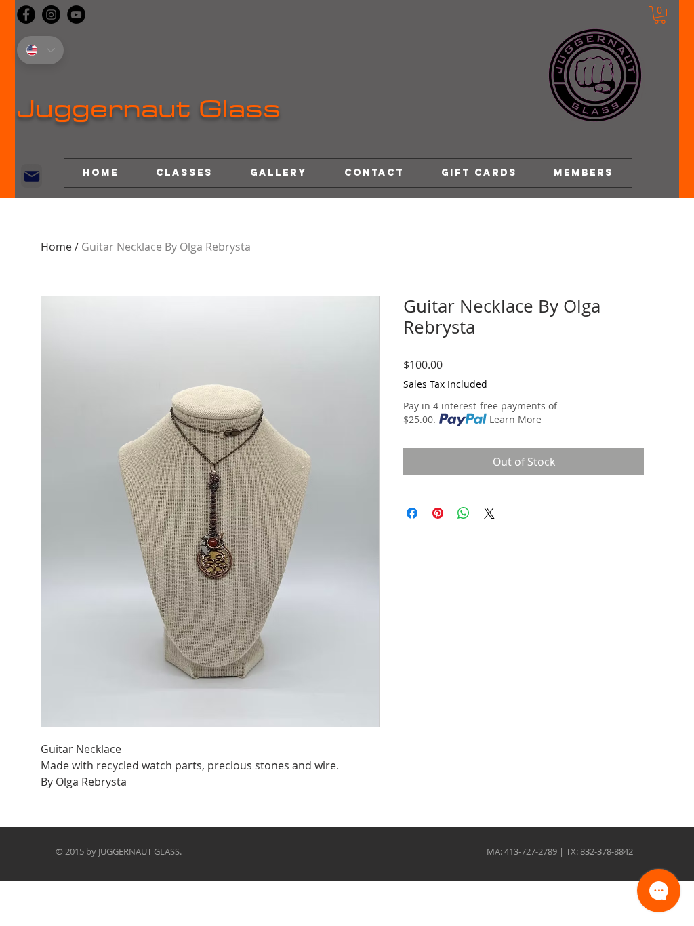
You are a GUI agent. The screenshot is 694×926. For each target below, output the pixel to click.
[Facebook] (26, 14)
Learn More (515, 419)
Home (56, 246)
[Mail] (31, 176)
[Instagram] (51, 14)
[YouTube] (76, 14)
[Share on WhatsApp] (463, 513)
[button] (659, 15)
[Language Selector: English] (40, 50)
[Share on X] (489, 513)
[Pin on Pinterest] (438, 513)
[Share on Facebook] (412, 513)
